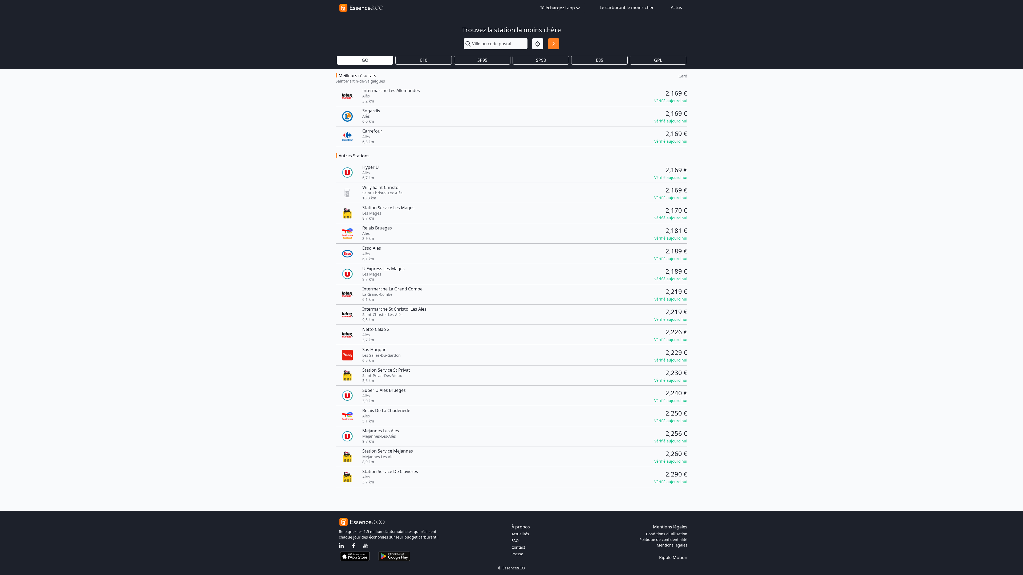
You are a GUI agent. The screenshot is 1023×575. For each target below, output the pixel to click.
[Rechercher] (553, 43)
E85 (599, 60)
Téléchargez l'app (557, 8)
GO (365, 60)
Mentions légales (672, 545)
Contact (518, 547)
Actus (676, 7)
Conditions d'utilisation (666, 533)
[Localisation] (537, 43)
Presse (517, 553)
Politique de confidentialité (663, 539)
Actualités (520, 533)
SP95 (482, 60)
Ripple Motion (673, 557)
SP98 (541, 60)
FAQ (515, 540)
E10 (423, 60)
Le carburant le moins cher (627, 7)
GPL (658, 60)
